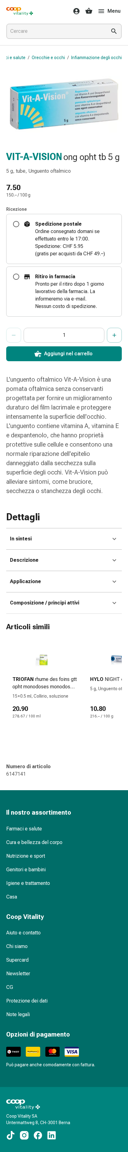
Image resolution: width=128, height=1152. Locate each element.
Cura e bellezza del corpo (34, 842)
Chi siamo (17, 946)
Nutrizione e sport (25, 856)
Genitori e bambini (26, 870)
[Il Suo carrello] (89, 11)
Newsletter (18, 974)
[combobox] (55, 31)
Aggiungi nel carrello (68, 354)
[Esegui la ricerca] (114, 31)
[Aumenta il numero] (114, 335)
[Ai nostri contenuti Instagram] (24, 1135)
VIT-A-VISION (34, 156)
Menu (114, 11)
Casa (11, 897)
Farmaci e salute (24, 829)
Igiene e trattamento (28, 883)
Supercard (17, 960)
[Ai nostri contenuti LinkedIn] (51, 1135)
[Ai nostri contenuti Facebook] (38, 1135)
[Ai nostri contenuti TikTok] (10, 1135)
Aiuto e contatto (23, 933)
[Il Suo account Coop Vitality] (74, 11)
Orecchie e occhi (48, 57)
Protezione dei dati (27, 1001)
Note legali (18, 1014)
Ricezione (16, 209)
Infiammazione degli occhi (96, 57)
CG (9, 987)
